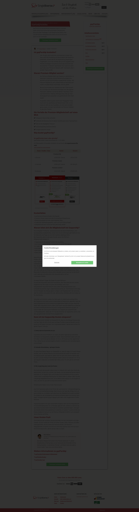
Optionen (56, 262)
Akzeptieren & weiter (82, 262)
